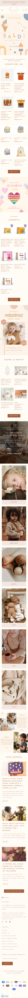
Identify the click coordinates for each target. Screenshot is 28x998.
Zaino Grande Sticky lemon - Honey (6, 85)
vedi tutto (14, 415)
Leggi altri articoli (14, 891)
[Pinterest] (9, 922)
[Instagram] (6, 922)
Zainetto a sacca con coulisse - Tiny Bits (20, 162)
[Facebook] (2, 922)
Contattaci (4, 930)
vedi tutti (14, 299)
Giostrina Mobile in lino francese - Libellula (7, 404)
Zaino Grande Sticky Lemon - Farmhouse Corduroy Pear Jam (19, 114)
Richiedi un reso (6, 933)
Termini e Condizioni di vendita (9, 938)
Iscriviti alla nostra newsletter (9, 935)
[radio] (5, 91)
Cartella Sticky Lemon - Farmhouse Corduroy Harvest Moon (6, 114)
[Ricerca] (23, 10)
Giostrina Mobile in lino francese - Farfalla (20, 381)
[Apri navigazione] (2, 10)
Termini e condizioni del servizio (9, 943)
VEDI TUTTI (14, 171)
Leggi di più (5, 800)
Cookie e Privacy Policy (7, 941)
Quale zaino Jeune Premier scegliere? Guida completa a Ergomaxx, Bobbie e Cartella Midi (12, 783)
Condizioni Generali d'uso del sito (10, 946)
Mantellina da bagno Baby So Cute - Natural (6, 381)
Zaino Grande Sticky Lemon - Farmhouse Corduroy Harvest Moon (19, 86)
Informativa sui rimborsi (8, 949)
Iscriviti (7, 963)
